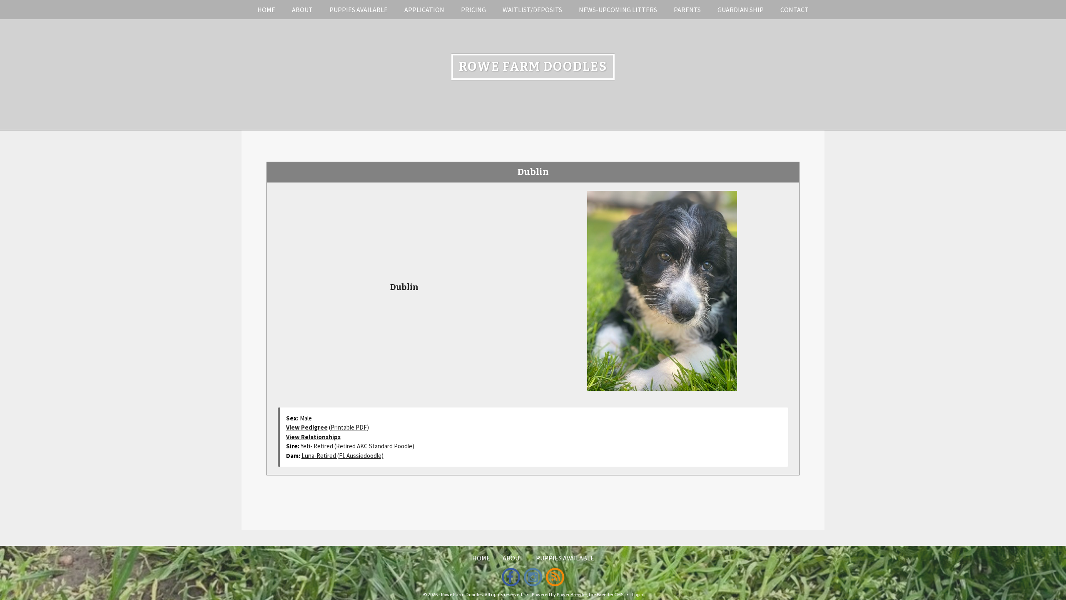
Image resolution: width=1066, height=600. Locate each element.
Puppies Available (358, 9)
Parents (687, 9)
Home (266, 9)
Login (637, 594)
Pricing (473, 9)
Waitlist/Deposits (532, 9)
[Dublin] (662, 289)
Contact (794, 9)
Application (424, 9)
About (302, 9)
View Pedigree (307, 427)
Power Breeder (572, 594)
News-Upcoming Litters (618, 9)
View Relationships (313, 437)
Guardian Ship (740, 9)
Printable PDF (349, 427)
